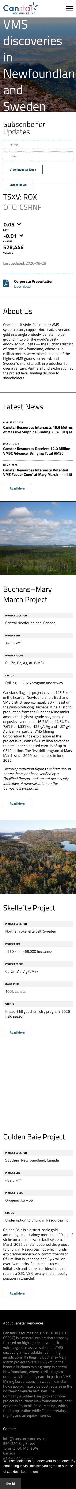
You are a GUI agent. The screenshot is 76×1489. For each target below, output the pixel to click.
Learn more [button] (29, 1471)
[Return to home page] (20, 13)
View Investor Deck (23, 169)
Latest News (18, 184)
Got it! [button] (10, 1483)
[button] (69, 8)
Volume (8, 252)
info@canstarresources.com (26, 1438)
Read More (17, 488)
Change (7, 241)
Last (6, 230)
